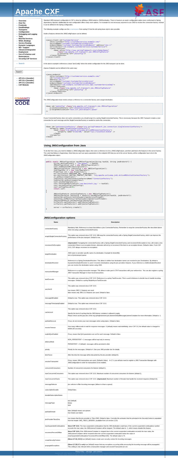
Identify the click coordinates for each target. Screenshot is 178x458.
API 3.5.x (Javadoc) (26, 83)
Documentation (157, 14)
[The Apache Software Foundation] (149, 17)
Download (147, 14)
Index (17, 15)
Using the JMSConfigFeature (52, 15)
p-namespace (74, 29)
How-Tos (22, 23)
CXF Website (24, 85)
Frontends (23, 25)
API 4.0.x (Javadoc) (26, 78)
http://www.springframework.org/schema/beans (87, 50)
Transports (24, 15)
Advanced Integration (27, 50)
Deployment (23, 52)
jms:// (108, 45)
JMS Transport (35, 15)
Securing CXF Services (28, 59)
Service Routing (25, 43)
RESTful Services (26, 39)
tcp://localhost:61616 (101, 132)
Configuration (24, 32)
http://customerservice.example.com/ (82, 42)
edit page (89, 451)
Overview (22, 21)
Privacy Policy (80, 451)
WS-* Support (24, 48)
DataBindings (24, 27)
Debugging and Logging (28, 34)
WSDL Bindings (25, 41)
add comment (97, 451)
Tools (21, 36)
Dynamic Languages (27, 45)
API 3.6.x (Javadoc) (26, 80)
